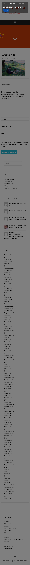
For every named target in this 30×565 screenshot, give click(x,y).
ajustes (21, 7)
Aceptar (6, 10)
